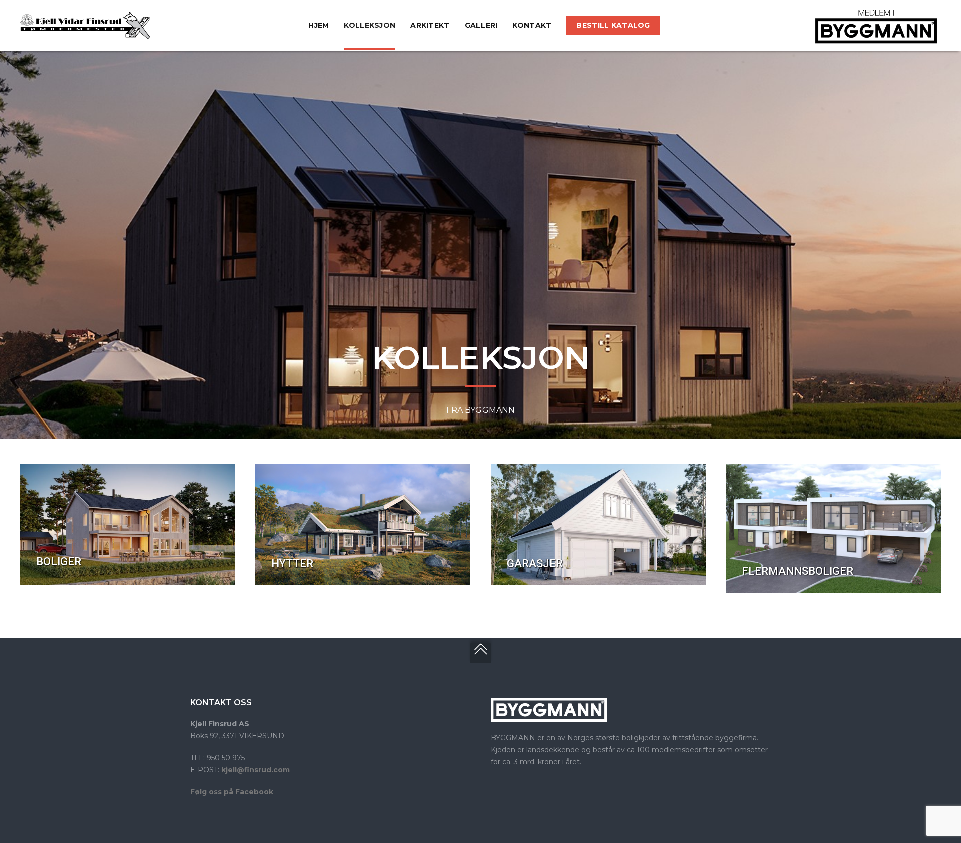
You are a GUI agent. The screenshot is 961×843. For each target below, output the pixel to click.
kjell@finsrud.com (255, 769)
